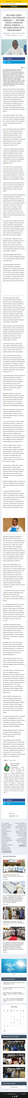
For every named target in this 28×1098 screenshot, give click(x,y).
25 (7, 1025)
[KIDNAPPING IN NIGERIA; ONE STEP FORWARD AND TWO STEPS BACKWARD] (14, 913)
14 (17, 1019)
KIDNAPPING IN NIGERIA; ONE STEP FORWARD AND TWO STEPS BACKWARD (13, 922)
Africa (11, 35)
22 (20, 1022)
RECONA (24, 1094)
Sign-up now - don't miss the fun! (14, 1)
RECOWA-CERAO (12, 1094)
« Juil (4, 1030)
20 (14, 1022)
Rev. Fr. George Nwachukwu (15, 33)
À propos (6, 760)
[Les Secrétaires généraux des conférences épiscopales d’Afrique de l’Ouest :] (14, 866)
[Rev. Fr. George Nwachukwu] (7, 771)
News (15, 35)
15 (20, 1019)
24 (4, 1025)
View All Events (14, 1087)
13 (14, 1019)
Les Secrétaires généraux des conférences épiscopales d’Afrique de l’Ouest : (13, 876)
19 (11, 1022)
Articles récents (12, 760)
